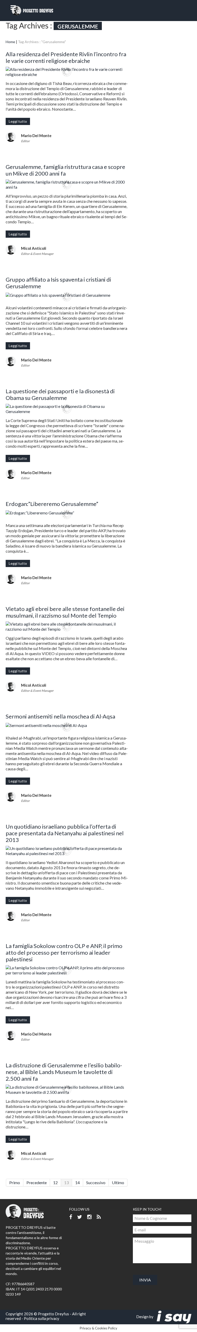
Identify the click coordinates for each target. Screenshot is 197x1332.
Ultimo (118, 1182)
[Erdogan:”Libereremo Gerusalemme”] (67, 512)
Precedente (36, 1182)
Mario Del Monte (36, 135)
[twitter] (79, 1217)
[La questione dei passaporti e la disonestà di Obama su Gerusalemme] (67, 409)
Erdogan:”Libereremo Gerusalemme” (52, 503)
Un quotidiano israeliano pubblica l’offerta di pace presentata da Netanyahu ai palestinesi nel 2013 (65, 833)
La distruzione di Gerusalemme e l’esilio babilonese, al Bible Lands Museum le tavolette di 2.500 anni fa (64, 1072)
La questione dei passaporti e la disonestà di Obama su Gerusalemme (60, 394)
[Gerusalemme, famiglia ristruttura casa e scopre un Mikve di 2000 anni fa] (67, 184)
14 (77, 1182)
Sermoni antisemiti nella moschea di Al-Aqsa (60, 716)
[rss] (99, 1217)
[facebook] (70, 1217)
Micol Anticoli (33, 248)
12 (55, 1182)
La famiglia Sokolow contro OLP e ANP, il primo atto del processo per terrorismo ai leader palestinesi (64, 952)
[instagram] (89, 1217)
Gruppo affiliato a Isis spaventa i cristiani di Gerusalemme (58, 283)
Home (10, 42)
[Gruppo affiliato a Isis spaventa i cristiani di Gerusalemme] (67, 295)
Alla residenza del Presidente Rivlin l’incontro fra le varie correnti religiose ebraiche (66, 57)
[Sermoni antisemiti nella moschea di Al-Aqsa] (67, 725)
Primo (14, 1182)
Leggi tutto (18, 121)
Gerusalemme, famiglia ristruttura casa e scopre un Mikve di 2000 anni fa (65, 170)
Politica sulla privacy (41, 1318)
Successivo (95, 1182)
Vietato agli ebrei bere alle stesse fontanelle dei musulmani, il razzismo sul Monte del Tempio (65, 612)
